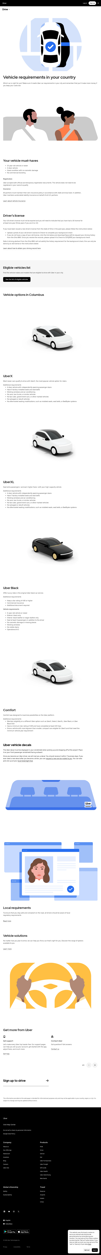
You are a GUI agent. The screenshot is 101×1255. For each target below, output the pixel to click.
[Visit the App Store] (23, 1232)
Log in (85, 3)
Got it (95, 1250)
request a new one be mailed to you (59, 758)
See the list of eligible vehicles (17, 279)
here (89, 1244)
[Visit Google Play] (10, 1232)
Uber (4, 3)
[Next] (94, 1065)
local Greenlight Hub (25, 761)
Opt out (86, 1250)
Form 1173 (68, 235)
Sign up (92, 3)
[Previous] (89, 1065)
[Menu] (98, 3)
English (8, 1220)
